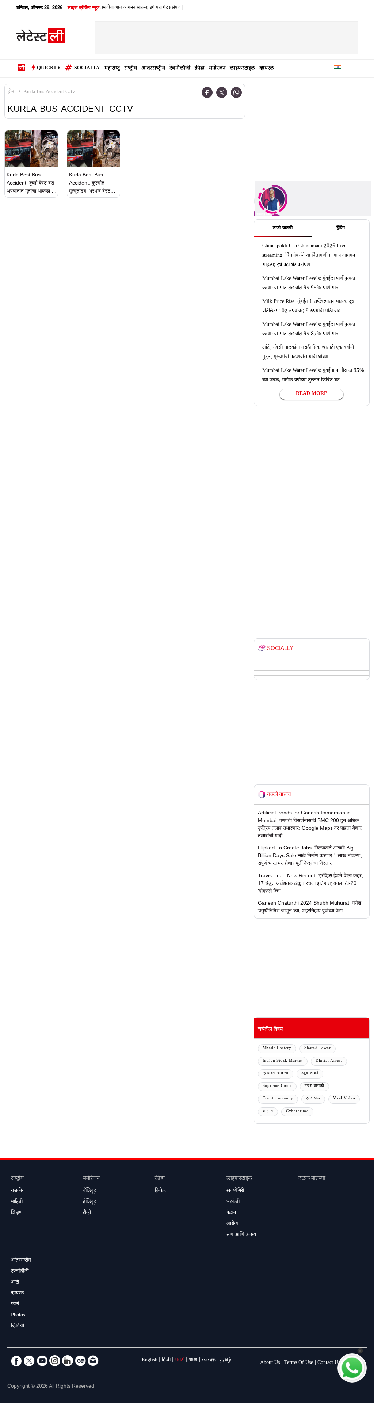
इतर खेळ (313, 1099)
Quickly (49, 69)
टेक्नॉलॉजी (179, 69)
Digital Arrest (329, 1061)
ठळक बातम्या (311, 1179)
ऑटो (15, 1283)
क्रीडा (200, 69)
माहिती (17, 1202)
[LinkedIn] (67, 1360)
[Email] (93, 1360)
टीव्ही (87, 1213)
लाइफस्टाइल (242, 69)
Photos (18, 1316)
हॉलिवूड (89, 1202)
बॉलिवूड (89, 1191)
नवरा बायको (314, 1086)
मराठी (179, 1361)
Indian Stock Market (283, 1061)
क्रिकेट (160, 1191)
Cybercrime (297, 1112)
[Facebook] (207, 92)
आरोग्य (268, 1112)
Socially (87, 69)
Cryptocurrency (278, 1099)
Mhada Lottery (277, 1048)
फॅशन (231, 1213)
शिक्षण (17, 1213)
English (149, 1361)
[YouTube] (42, 1360)
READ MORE (311, 394)
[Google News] (80, 1360)
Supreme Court (277, 1086)
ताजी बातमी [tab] (283, 228)
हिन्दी (166, 1361)
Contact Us (328, 1363)
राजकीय (18, 1191)
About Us (270, 1363)
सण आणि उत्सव (241, 1235)
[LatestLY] (40, 38)
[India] (337, 68)
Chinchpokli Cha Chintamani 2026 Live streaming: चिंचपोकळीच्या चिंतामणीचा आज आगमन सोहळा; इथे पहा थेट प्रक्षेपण (308, 256)
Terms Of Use (298, 1363)
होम (11, 92)
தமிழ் (225, 1361)
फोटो (15, 1305)
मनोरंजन (217, 69)
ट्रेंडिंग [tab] (340, 228)
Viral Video (344, 1099)
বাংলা (193, 1361)
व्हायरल (266, 69)
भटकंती (233, 1202)
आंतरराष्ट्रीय (153, 69)
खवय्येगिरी (235, 1191)
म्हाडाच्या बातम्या (276, 1074)
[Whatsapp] (236, 92)
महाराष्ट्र (112, 69)
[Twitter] (221, 92)
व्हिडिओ (17, 1327)
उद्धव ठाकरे (310, 1074)
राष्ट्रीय (130, 69)
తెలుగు (209, 1361)
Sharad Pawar (317, 1048)
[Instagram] (54, 1360)
